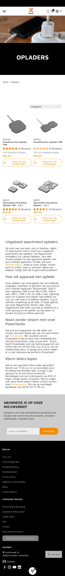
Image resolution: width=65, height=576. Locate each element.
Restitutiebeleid (9, 472)
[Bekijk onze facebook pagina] (4, 567)
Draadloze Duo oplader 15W (47, 140)
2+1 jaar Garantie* (35, 3)
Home (5, 82)
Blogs (5, 487)
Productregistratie (10, 462)
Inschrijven (49, 431)
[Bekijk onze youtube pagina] (14, 567)
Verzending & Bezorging (13, 506)
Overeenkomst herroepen (20, 538)
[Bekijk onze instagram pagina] (9, 567)
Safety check (8, 516)
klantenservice (19, 384)
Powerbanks (16, 335)
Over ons (6, 457)
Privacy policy (8, 477)
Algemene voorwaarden (14, 482)
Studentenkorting (10, 467)
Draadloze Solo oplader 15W (15, 142)
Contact (6, 526)
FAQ (4, 521)
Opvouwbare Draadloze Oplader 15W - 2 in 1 (15, 202)
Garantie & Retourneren (13, 511)
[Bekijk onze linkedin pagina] (19, 567)
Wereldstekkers (13, 264)
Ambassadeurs (9, 492)
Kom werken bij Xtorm (12, 531)
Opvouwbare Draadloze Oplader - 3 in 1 (45, 202)
